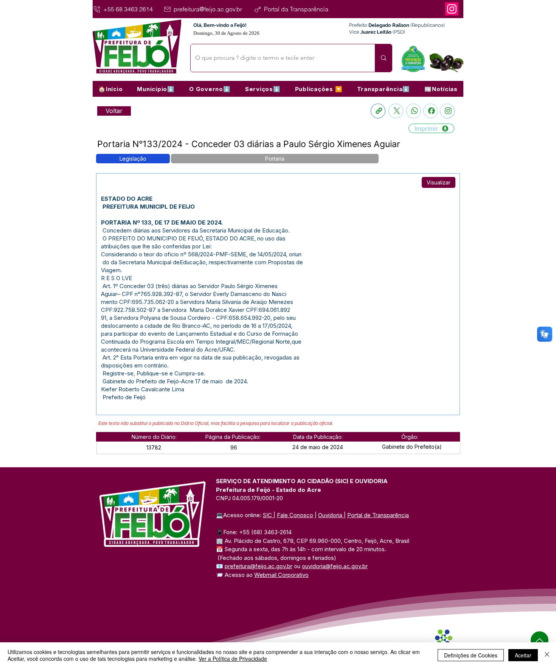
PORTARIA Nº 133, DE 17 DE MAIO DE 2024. (162, 222)
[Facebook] (430, 111)
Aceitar (523, 655)
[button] (155, 89)
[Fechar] (546, 655)
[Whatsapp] (413, 111)
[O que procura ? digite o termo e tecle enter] (383, 58)
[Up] (539, 640)
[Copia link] (378, 111)
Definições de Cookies (470, 655)
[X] (395, 111)
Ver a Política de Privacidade (233, 658)
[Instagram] (451, 8)
